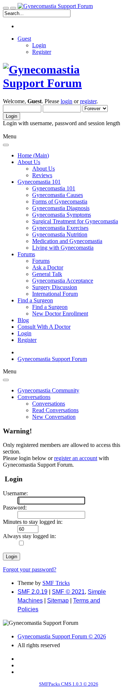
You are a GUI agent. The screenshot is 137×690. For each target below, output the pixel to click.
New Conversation (54, 417)
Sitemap (58, 600)
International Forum (55, 294)
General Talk (47, 274)
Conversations (48, 403)
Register (41, 52)
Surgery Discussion (54, 287)
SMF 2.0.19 (32, 592)
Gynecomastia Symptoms (61, 215)
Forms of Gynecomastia (59, 201)
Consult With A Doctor (44, 327)
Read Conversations (55, 410)
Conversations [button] (34, 397)
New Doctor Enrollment (60, 313)
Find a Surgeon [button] (35, 300)
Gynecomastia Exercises (60, 228)
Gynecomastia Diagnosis (61, 208)
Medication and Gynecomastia (67, 241)
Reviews (42, 175)
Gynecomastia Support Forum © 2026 (62, 636)
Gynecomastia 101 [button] (39, 182)
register (88, 101)
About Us (43, 168)
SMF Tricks (56, 583)
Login (39, 45)
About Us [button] (29, 162)
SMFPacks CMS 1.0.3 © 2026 (68, 684)
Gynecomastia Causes (57, 195)
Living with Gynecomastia (63, 248)
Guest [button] (24, 39)
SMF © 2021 (68, 592)
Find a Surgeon (50, 307)
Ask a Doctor (47, 267)
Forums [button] (26, 254)
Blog (23, 320)
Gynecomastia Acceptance (62, 280)
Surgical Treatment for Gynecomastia (75, 221)
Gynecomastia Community (48, 390)
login (66, 101)
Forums (41, 261)
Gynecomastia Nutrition (59, 234)
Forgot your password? (29, 569)
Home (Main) (33, 155)
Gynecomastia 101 (53, 188)
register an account (75, 458)
